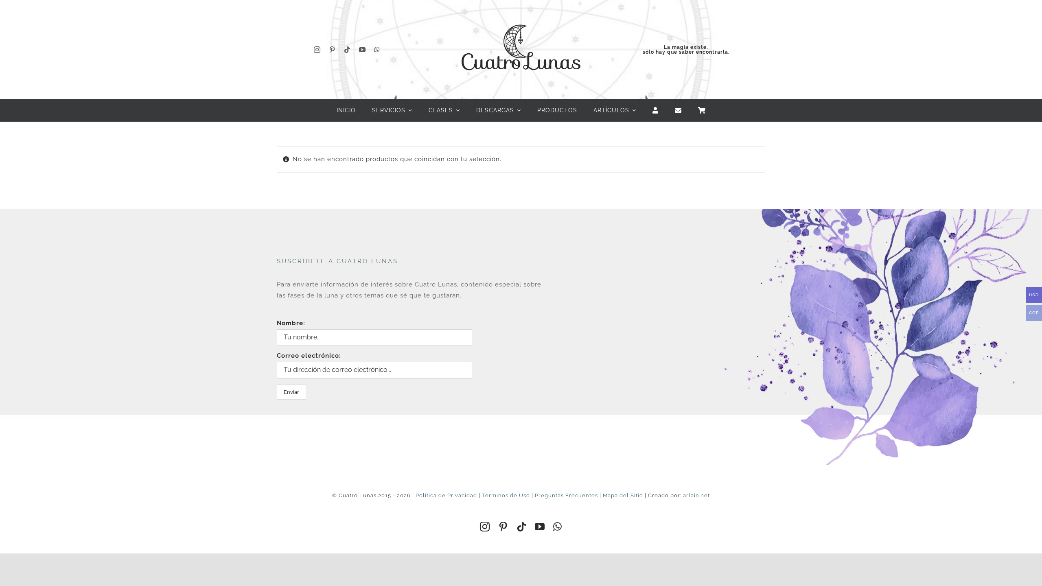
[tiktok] (347, 49)
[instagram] (317, 49)
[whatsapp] (377, 49)
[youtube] (362, 49)
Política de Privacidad (446, 495)
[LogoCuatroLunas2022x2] (521, 17)
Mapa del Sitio (623, 495)
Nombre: (291, 323)
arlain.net (696, 495)
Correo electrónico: (309, 355)
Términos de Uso (506, 495)
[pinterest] (332, 49)
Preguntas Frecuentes (566, 495)
